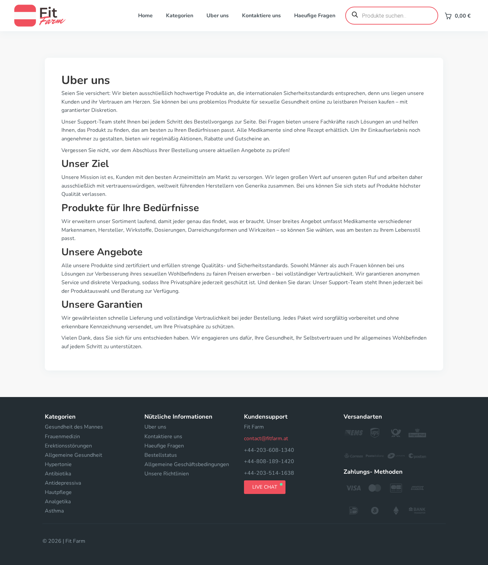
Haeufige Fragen (314, 15)
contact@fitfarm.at (266, 438)
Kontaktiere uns (261, 15)
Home (145, 15)
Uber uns (217, 15)
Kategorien (179, 15)
